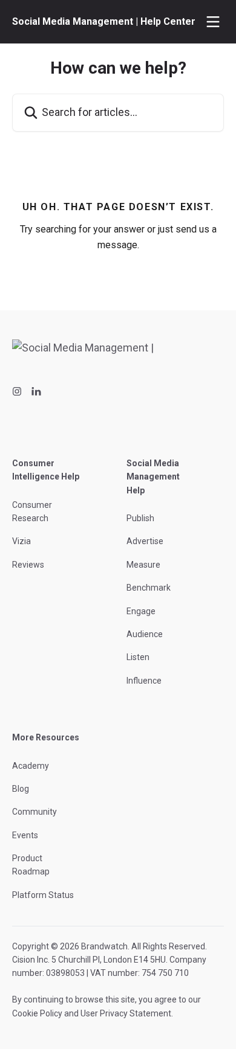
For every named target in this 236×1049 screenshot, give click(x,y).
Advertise (144, 541)
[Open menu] (213, 21)
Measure (143, 564)
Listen (137, 657)
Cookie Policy (37, 1013)
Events (25, 835)
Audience (144, 634)
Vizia (21, 541)
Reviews (28, 564)
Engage (141, 611)
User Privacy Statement (125, 1013)
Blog (20, 789)
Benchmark (148, 587)
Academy (30, 766)
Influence (144, 680)
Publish (140, 518)
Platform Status (43, 895)
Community (34, 811)
